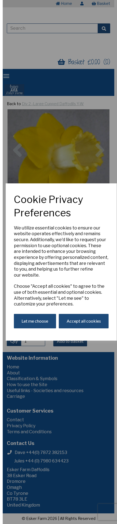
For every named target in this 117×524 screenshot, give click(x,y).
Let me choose (34, 320)
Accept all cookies (84, 320)
